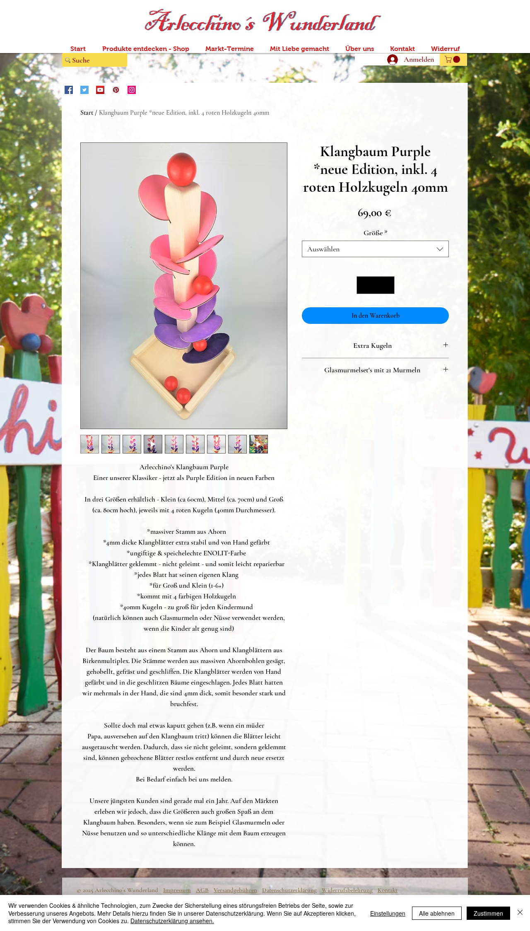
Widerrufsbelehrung (347, 890)
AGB (202, 890)
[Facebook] (69, 90)
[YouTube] (100, 90)
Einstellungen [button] (387, 913)
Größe (376, 232)
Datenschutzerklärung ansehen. (172, 921)
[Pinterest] (116, 90)
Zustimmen (488, 913)
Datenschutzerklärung (289, 890)
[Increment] (387, 285)
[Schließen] (520, 913)
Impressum (177, 890)
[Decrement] (364, 285)
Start (86, 113)
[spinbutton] (376, 285)
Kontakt (388, 890)
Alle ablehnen (437, 913)
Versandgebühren (235, 890)
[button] (453, 59)
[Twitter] (84, 90)
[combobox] (375, 249)
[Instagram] (132, 90)
